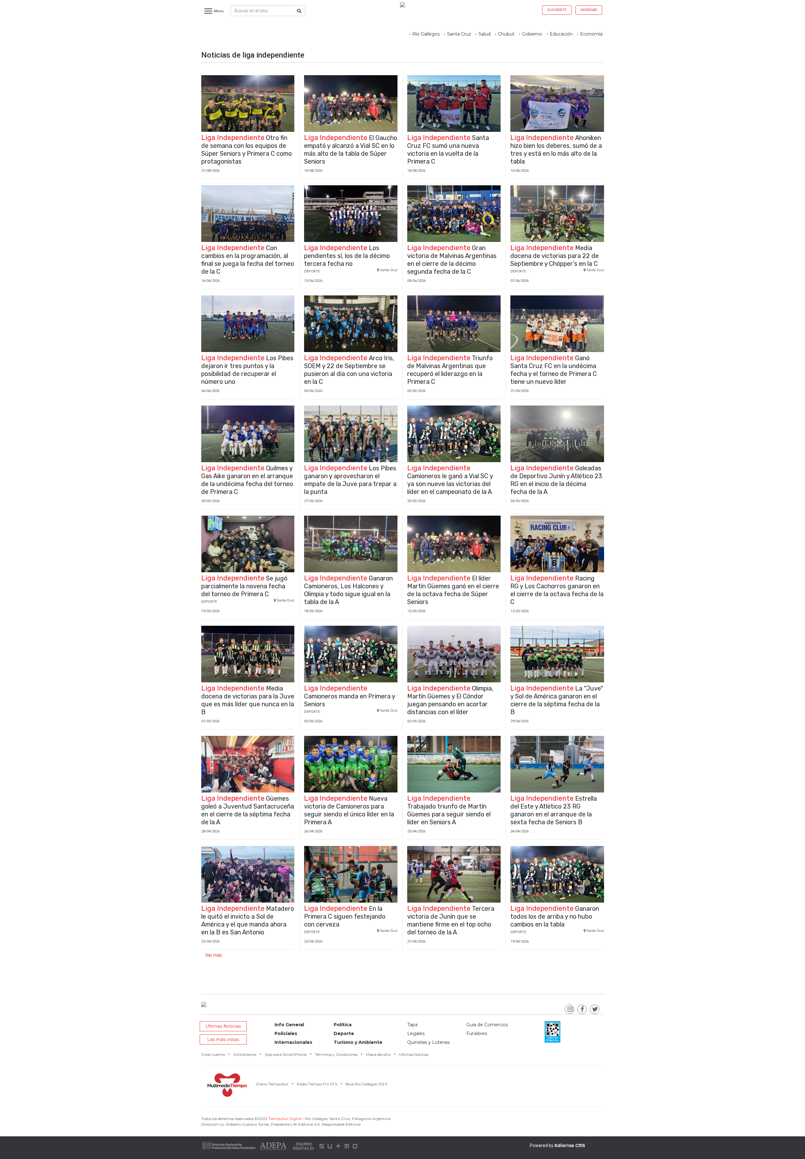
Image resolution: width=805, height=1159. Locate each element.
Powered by (557, 1145)
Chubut (506, 34)
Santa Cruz (459, 34)
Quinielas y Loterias (428, 1042)
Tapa (412, 1024)
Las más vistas (223, 1039)
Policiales (286, 1033)
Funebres (476, 1033)
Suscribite (557, 10)
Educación (561, 34)
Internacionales (293, 1042)
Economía (591, 34)
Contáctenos (244, 1054)
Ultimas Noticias (223, 1026)
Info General (289, 1024)
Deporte (344, 1033)
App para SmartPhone (286, 1054)
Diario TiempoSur (272, 1084)
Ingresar (588, 10)
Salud (485, 34)
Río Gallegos (426, 34)
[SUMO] (339, 1146)
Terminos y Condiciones (336, 1054)
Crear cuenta (213, 1054)
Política (343, 1024)
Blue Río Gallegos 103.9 (366, 1084)
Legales (416, 1033)
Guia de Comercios (487, 1024)
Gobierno (532, 34)
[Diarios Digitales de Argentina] (304, 1146)
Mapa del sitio (378, 1054)
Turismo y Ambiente (358, 1042)
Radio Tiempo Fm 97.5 (317, 1084)
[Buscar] (299, 10)
